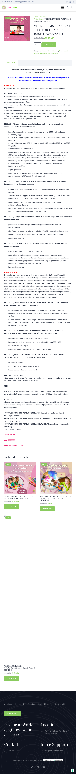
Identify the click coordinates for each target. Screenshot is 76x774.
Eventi (53, 704)
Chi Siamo (8, 704)
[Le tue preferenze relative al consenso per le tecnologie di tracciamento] (72, 770)
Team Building (29, 704)
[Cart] (72, 7)
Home (36, 17)
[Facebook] (66, 2)
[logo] (9, 7)
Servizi (17, 704)
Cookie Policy (58, 760)
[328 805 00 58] (6, 750)
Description (11, 63)
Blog (46, 704)
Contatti (61, 704)
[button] (68, 7)
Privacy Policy (48, 760)
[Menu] (63, 7)
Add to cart (49, 45)
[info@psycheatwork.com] (43, 750)
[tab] (11, 63)
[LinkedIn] (73, 2)
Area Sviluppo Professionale (49, 53)
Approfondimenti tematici (50, 51)
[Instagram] (70, 2)
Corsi (39, 704)
